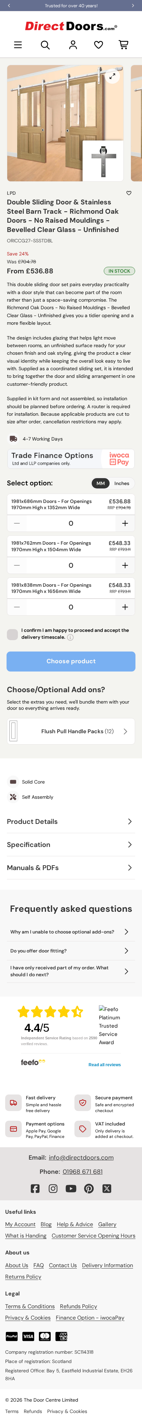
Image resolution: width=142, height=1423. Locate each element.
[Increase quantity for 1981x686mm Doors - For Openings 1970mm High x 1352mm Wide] (125, 523)
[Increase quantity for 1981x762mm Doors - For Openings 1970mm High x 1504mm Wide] (125, 565)
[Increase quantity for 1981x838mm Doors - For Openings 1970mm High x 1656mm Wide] (125, 607)
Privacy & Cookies (28, 1317)
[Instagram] (53, 1188)
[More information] (70, 637)
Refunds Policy (78, 1306)
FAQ (38, 1265)
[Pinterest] (89, 1188)
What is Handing (26, 1235)
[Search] (45, 44)
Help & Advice (75, 1224)
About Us (16, 1265)
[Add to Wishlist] (129, 193)
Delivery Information (107, 1265)
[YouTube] (71, 1188)
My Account (20, 1224)
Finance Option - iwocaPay (90, 1317)
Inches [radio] (121, 483)
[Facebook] (35, 1188)
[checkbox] (12, 634)
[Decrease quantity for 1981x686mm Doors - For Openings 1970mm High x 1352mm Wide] (17, 523)
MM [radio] (101, 483)
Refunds (33, 1411)
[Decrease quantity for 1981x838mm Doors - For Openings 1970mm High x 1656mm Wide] (17, 607)
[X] (107, 1188)
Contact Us (63, 1265)
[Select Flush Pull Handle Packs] (124, 731)
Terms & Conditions (30, 1306)
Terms (12, 1411)
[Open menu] (18, 44)
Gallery (107, 1224)
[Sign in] (73, 44)
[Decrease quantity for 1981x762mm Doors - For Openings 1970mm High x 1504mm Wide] (17, 565)
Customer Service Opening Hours (93, 1235)
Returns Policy (23, 1276)
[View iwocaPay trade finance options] (71, 458)
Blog (46, 1224)
